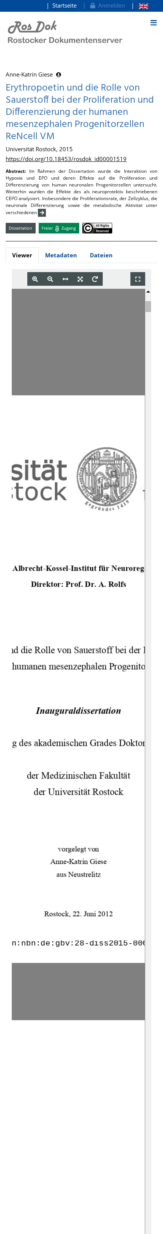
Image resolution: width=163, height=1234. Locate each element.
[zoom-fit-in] (80, 279)
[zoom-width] (65, 279)
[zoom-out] (50, 279)
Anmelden (110, 5)
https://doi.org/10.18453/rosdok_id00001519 (66, 159)
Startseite (64, 5)
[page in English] (139, 5)
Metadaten (61, 255)
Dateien (101, 255)
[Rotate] (95, 279)
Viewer (22, 255)
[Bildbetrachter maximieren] (137, 279)
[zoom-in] (35, 279)
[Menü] (153, 22)
